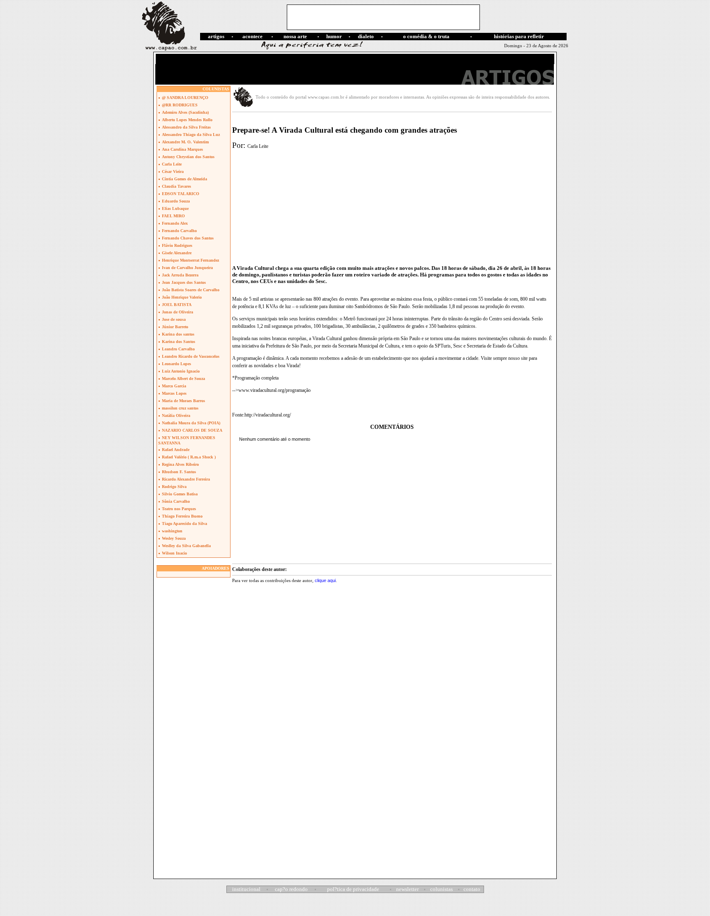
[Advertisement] (383, 17)
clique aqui (325, 580)
